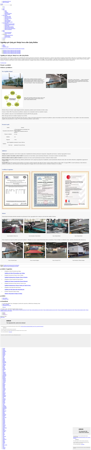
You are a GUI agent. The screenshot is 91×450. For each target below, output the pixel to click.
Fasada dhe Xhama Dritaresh (9, 24)
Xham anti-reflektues (8, 18)
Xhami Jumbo (7, 25)
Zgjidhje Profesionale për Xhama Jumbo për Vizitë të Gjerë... (18, 285)
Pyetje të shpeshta (8, 37)
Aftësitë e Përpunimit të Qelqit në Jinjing (13, 293)
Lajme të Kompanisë (8, 32)
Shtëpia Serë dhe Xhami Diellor (10, 28)
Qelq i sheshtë (5, 15)
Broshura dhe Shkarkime (9, 35)
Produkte (4, 45)
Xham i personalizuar (8, 29)
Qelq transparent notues (8, 21)
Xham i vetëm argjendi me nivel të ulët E (36, 309)
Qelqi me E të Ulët (8, 17)
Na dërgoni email (3, 62)
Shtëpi (4, 8)
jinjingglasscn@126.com (7, 1)
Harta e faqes (9, 309)
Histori (6, 11)
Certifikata (6, 12)
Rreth (3, 9)
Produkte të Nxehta (3, 309)
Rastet (4, 30)
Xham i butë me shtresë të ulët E (80, 309)
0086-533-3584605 (6, 2)
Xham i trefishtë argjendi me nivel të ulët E (50, 309)
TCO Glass (6, 19)
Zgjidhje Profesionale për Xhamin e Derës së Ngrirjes (16, 277)
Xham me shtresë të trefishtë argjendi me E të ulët (66, 309)
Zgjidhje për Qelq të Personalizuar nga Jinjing (10, 266)
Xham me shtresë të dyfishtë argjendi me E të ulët (20, 309)
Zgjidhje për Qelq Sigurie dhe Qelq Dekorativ (11, 265)
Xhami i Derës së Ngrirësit (9, 26)
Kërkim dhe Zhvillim (8, 13)
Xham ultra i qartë (8, 16)
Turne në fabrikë (7, 14)
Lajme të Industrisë (8, 33)
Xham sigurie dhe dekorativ (9, 27)
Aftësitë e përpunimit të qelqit (9, 23)
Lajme (4, 31)
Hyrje (6, 10)
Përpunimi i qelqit (5, 22)
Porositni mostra (7, 36)
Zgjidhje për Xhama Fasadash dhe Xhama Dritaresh (16, 281)
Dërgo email (2, 317)
